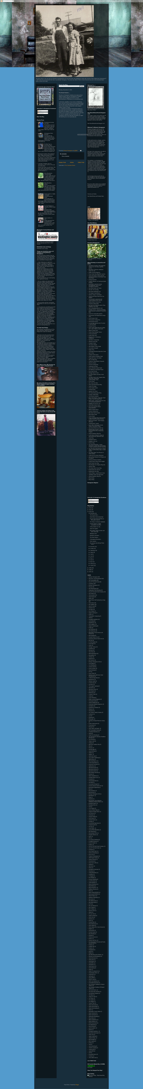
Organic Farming (92, 612)
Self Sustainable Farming (94, 730)
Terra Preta (91, 651)
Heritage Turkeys (92, 646)
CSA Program (92, 808)
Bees (90, 789)
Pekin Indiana (92, 925)
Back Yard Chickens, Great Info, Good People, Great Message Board (97, 398)
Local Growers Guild (93, 318)
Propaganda (91, 949)
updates (90, 752)
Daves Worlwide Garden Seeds (95, 368)
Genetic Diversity (92, 859)
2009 (90, 567)
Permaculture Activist (93, 321)
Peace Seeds (92, 673)
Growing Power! (92, 389)
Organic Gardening (93, 625)
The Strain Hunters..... (95, 537)
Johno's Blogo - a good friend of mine (97, 473)
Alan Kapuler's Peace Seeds (95, 346)
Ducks (90, 836)
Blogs (90, 797)
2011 (90, 509)
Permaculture (91, 930)
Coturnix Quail (92, 666)
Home (72, 162)
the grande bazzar (92, 1054)
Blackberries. (91, 795)
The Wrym (91, 995)
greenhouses (91, 679)
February (92, 563)
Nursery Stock (92, 910)
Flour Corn (91, 854)
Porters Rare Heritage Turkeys (95, 332)
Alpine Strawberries (93, 775)
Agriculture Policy (92, 689)
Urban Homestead (92, 1004)
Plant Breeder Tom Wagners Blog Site (97, 464)
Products (91, 948)
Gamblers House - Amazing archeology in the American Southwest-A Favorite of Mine (97, 311)
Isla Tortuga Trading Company (95, 712)
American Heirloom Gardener (95, 459)
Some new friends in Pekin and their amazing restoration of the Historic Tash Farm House (97, 277)
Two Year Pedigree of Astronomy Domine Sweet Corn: (49, 207)
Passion (90, 586)
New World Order (92, 902)
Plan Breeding (92, 933)
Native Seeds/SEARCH (94, 892)
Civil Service (91, 813)
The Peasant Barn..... (94, 515)
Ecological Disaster (93, 841)
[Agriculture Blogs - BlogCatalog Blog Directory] (97, 1076)
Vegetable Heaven (93, 439)
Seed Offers (91, 962)
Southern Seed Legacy (94, 354)
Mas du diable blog (93, 359)
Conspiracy (91, 583)
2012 (90, 507)
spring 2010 (91, 1051)
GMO (90, 617)
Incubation (91, 874)
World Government (93, 1023)
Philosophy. (91, 719)
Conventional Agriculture (94, 823)
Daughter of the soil (93, 441)
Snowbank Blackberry (93, 731)
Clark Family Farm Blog (94, 463)
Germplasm (91, 705)
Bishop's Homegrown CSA (94, 661)
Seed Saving (91, 596)
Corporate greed (92, 824)
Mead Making (92, 885)
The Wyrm (91, 609)
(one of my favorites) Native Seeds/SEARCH (95, 407)
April (91, 559)
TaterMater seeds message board (96, 474)
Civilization (91, 814)
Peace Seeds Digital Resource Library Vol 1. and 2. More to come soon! (97, 328)
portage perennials (93, 279)
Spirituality (91, 976)
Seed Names (91, 961)
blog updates (91, 655)
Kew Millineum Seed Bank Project (96, 369)
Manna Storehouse (93, 884)
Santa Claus (91, 959)
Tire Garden (91, 999)
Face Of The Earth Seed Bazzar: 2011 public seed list (97, 519)
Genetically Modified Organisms (95, 704)
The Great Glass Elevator (94, 991)
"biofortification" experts (94, 423)
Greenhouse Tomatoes (93, 707)
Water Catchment (92, 1014)
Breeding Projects (92, 803)
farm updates (91, 604)
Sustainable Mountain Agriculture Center (97, 351)
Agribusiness (91, 765)
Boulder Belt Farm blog (94, 471)
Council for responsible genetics (95, 313)
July (91, 554)
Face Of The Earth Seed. (94, 847)
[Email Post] (81, 150)
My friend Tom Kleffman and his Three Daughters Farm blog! (97, 306)
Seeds (90, 969)
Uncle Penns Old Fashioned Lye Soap (97, 600)
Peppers (90, 928)
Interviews (91, 710)
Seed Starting (92, 967)
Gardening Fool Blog (93, 366)
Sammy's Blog (92, 466)
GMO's (90, 598)
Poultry (90, 627)
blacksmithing (92, 1026)
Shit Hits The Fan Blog (94, 289)
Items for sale (92, 606)
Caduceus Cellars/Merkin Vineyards (96, 361)
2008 (90, 569)
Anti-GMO (91, 782)
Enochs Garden (92, 842)
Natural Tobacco (92, 895)
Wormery (91, 747)
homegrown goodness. (93, 1031)
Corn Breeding (92, 665)
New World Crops (92, 900)
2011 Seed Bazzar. (93, 760)
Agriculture (91, 687)
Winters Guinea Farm (93, 330)
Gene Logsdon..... (94, 541)
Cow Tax (90, 826)
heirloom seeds (92, 681)
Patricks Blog (92, 442)
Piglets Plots (91, 349)
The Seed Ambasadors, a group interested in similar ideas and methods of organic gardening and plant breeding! (97, 445)
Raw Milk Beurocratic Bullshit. (95, 954)
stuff (90, 1052)
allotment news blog (93, 341)
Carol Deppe (91, 663)
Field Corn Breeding (93, 852)
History (90, 867)
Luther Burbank (92, 882)
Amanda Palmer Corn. (93, 777)
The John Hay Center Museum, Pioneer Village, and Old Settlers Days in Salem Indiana (97, 449)
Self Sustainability (93, 580)
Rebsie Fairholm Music (94, 409)
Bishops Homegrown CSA (94, 793)
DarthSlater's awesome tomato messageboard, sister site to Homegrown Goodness (95, 285)
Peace (90, 920)
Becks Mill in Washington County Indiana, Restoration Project (96, 426)
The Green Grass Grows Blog (95, 468)
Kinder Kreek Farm (93, 335)
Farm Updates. (92, 624)
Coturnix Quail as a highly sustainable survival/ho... (96, 524)
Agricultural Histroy (93, 769)
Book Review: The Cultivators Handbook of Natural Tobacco (95, 801)
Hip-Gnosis (91, 866)
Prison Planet (92, 381)
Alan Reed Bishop (92, 588)
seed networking (92, 1046)
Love (90, 715)
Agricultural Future (93, 767)
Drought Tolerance (93, 834)
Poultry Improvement (93, 723)
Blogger (77, 1084)
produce (90, 1042)
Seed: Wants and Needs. (94, 728)
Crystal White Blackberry (94, 829)
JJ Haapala (91, 875)
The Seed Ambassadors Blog (95, 392)
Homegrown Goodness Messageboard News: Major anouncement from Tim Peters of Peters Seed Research (46, 155)
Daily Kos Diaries (92, 362)
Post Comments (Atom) (70, 165)
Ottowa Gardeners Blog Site (95, 433)
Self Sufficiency (92, 630)
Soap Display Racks (93, 972)
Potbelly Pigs (91, 946)
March (91, 561)
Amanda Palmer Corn (93, 637)
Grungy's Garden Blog (93, 394)
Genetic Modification (93, 702)
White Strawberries (93, 1019)
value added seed (92, 1057)
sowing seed (91, 1049)
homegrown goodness (93, 619)
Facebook (91, 849)
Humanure (91, 871)
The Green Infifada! (93, 344)
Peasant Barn (92, 922)
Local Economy (92, 880)
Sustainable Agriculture (94, 982)
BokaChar (91, 798)
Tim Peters (91, 998)
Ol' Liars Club (91, 913)
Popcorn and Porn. (93, 940)
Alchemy (91, 774)
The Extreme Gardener (94, 396)
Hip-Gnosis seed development (95, 578)
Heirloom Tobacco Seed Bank (95, 294)
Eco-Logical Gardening (93, 839)
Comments (41, 113)
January (92, 565)
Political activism (92, 937)
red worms (91, 684)
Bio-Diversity (91, 792)
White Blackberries (93, 653)
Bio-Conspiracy (92, 790)
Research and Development (95, 956)
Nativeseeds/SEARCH (93, 894)
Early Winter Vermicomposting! (96, 516)
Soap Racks (91, 974)
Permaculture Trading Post (94, 319)
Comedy (90, 821)
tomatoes (91, 1056)
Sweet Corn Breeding (93, 735)
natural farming (92, 751)
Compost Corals (92, 694)
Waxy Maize (91, 1018)
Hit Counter (90, 1067)
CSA (90, 806)
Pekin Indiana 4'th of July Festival (96, 927)
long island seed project (94, 1032)
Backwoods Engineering (94, 787)
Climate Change (92, 816)
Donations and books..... (95, 535)
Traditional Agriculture (93, 677)
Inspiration (91, 648)
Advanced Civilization (93, 764)
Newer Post (62, 162)
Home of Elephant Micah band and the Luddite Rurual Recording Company (97, 418)
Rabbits (90, 953)
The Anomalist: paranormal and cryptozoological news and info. (95, 300)
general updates (92, 1028)
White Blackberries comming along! (48, 174)
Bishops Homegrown (93, 585)
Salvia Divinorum (92, 958)
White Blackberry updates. (48, 183)
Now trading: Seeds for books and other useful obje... (97, 531)
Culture (90, 696)
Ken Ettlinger (91, 877)
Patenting (91, 717)
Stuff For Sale (92, 979)
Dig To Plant (91, 353)
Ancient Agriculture (93, 780)
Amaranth (91, 779)
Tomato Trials (92, 1003)
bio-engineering (92, 1024)
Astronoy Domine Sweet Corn (95, 785)
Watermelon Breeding (93, 1016)
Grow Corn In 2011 (93, 862)
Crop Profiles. (92, 828)
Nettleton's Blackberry (93, 897)
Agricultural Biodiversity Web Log (96, 427)
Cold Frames (91, 818)
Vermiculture (91, 602)
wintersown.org (92, 756)
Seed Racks (91, 964)
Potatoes (91, 944)
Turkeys (90, 742)
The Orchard (91, 739)
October (92, 548)
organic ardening (92, 1036)
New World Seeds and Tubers (95, 288)
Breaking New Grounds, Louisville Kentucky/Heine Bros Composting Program (96, 430)
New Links (91, 899)
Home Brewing (92, 670)
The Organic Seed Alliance (94, 293)
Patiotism (91, 918)
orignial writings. (92, 1037)
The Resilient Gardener (94, 993)
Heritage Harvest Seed (93, 372)
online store (91, 1034)
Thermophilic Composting (94, 616)
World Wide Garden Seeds (94, 405)
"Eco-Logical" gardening (94, 757)
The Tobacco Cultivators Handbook (97, 521)
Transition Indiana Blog (94, 303)
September (92, 550)
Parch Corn (91, 917)
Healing (90, 864)
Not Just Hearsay (92, 905)
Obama (90, 912)
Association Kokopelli (93, 348)
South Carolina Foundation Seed (96, 356)
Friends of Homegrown (93, 856)
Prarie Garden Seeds (93, 387)
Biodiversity (91, 692)
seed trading (91, 621)
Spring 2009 (91, 977)
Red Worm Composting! (94, 339)
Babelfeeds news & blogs (42, 248)
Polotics (90, 938)
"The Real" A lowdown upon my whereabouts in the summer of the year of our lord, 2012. (46, 164)
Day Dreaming (92, 831)
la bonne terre (92, 682)
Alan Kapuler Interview (93, 772)
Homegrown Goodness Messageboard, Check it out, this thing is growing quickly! (97, 267)
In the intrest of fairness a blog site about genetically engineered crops (96, 436)
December (92, 513)
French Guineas (92, 668)
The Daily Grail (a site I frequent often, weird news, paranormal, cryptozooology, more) (97, 378)
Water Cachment (92, 1013)
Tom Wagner (91, 1001)
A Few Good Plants (93, 333)
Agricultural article (92, 770)
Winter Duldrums (92, 1021)
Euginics (90, 844)
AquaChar (91, 658)
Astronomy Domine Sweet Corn (95, 638)
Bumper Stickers (92, 326)
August (92, 552)
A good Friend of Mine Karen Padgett (97, 461)
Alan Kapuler (91, 691)
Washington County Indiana (95, 1011)
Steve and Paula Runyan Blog (95, 384)
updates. (90, 754)
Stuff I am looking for (93, 981)
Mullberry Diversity (93, 889)
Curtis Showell (92, 697)
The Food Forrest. (92, 990)
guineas (90, 1029)
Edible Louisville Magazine (94, 272)
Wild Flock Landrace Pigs (94, 744)
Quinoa (90, 951)
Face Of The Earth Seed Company (96, 591)
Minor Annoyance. (92, 887)
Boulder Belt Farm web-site (94, 469)
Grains (90, 645)
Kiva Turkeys (91, 611)
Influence (91, 709)
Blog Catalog (91, 477)
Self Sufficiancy (92, 629)
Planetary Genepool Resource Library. (97, 720)
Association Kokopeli (93, 784)
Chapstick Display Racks (94, 811)
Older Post (81, 162)
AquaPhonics (91, 622)
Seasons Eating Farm (93, 411)
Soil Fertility (91, 593)
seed (90, 1044)
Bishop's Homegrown (93, 577)
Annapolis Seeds (92, 343)
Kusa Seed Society (93, 371)
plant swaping (92, 1041)
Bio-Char (90, 640)
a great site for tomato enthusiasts (96, 455)
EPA (90, 838)
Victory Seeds (92, 416)
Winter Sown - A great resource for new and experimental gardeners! (97, 401)
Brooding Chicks (92, 805)
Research (91, 726)
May (91, 558)
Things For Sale (92, 996)
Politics (90, 614)
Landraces (91, 714)
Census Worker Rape (93, 810)
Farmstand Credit (92, 700)
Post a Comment (65, 156)
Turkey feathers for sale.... (95, 526)
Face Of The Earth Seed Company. (96, 846)
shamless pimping (93, 1047)
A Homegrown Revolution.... (96, 539)
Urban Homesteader (93, 1006)
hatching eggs (92, 749)
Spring (90, 733)
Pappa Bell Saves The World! (95, 358)
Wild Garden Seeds (93, 414)
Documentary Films (93, 833)
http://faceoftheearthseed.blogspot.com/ (96, 123)
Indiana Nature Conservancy (95, 302)
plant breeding (92, 635)
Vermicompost (92, 595)
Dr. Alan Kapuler (92, 642)
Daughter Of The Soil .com (94, 403)
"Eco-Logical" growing (93, 686)
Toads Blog (91, 438)
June (91, 556)
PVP (90, 671)
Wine (90, 746)
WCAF (90, 1009)
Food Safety (91, 643)
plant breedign (92, 1039)
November (92, 546)
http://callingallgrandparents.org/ (95, 308)
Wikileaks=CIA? (93, 533)
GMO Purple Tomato (93, 857)
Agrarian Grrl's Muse (93, 391)
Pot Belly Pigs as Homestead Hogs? (48, 145)
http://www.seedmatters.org (94, 291)
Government (91, 861)
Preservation (91, 725)
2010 (90, 511)
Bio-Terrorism (91, 660)
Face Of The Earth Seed (94, 581)
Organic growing (92, 915)
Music (90, 890)
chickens (91, 656)
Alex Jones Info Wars (93, 383)
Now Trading (91, 907)
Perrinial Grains (92, 932)
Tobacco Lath (92, 741)
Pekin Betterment (92, 923)
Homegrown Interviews (93, 869)
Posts (40, 110)
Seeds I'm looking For (93, 971)
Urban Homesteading (93, 1008)
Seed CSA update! (94, 528)
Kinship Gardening (93, 879)
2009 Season (91, 759)
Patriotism (91, 607)
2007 (90, 571)
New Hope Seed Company (94, 412)
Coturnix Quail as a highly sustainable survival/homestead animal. (49, 195)
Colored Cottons (92, 819)
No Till (90, 904)
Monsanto (91, 650)
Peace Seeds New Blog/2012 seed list (97, 274)
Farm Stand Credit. (93, 851)
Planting (90, 935)
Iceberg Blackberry (93, 872)
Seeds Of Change (92, 386)
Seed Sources (92, 966)
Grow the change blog (93, 364)
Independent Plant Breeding (95, 590)
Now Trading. (91, 908)
